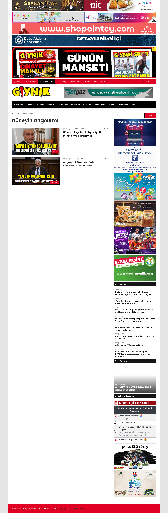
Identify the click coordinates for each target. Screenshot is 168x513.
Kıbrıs (30, 104)
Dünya (51, 104)
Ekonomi (76, 104)
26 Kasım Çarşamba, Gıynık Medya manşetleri (130, 388)
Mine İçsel (68, 129)
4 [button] (25, 76)
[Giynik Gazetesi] (31, 92)
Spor (112, 104)
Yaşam (123, 104)
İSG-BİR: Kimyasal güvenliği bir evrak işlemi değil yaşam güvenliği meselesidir (85, 82)
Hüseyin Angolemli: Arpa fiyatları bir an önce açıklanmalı (83, 134)
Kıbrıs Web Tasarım (76, 509)
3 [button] (21, 76)
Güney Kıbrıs (63, 104)
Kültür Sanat (100, 104)
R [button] (28, 76)
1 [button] (14, 76)
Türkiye (41, 104)
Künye (150, 82)
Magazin (87, 104)
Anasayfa (19, 104)
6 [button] (32, 76)
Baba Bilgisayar (62, 509)
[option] (135, 379)
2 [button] (17, 76)
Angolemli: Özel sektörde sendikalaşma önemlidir (78, 163)
